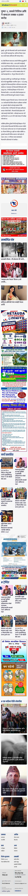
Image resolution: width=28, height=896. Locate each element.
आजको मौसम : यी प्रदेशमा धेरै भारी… (13, 259)
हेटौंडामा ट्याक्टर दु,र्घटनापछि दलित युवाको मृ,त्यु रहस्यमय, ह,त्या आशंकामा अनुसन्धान (13, 760)
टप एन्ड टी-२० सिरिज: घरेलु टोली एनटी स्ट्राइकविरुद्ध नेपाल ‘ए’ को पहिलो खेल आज (6, 474)
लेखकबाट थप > (14, 213)
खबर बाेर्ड (7, 23)
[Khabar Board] (9, 5)
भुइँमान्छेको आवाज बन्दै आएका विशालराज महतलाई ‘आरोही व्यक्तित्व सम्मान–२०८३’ (6, 527)
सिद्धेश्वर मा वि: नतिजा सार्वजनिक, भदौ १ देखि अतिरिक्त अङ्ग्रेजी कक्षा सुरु (14, 729)
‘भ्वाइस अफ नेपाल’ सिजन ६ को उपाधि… (11, 280)
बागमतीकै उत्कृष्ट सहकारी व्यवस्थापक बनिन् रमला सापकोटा (6, 502)
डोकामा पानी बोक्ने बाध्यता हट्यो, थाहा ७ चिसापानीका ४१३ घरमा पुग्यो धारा (20, 504)
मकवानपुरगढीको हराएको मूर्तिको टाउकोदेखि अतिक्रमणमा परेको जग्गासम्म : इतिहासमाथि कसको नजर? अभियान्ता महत (21, 476)
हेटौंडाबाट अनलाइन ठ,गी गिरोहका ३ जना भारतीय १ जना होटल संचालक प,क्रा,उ (14, 823)
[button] (21, 5)
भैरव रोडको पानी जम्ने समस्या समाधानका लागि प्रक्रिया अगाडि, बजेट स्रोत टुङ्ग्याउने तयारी (14, 791)
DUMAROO (18, 891)
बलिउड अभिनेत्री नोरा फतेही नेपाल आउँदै (12, 303)
